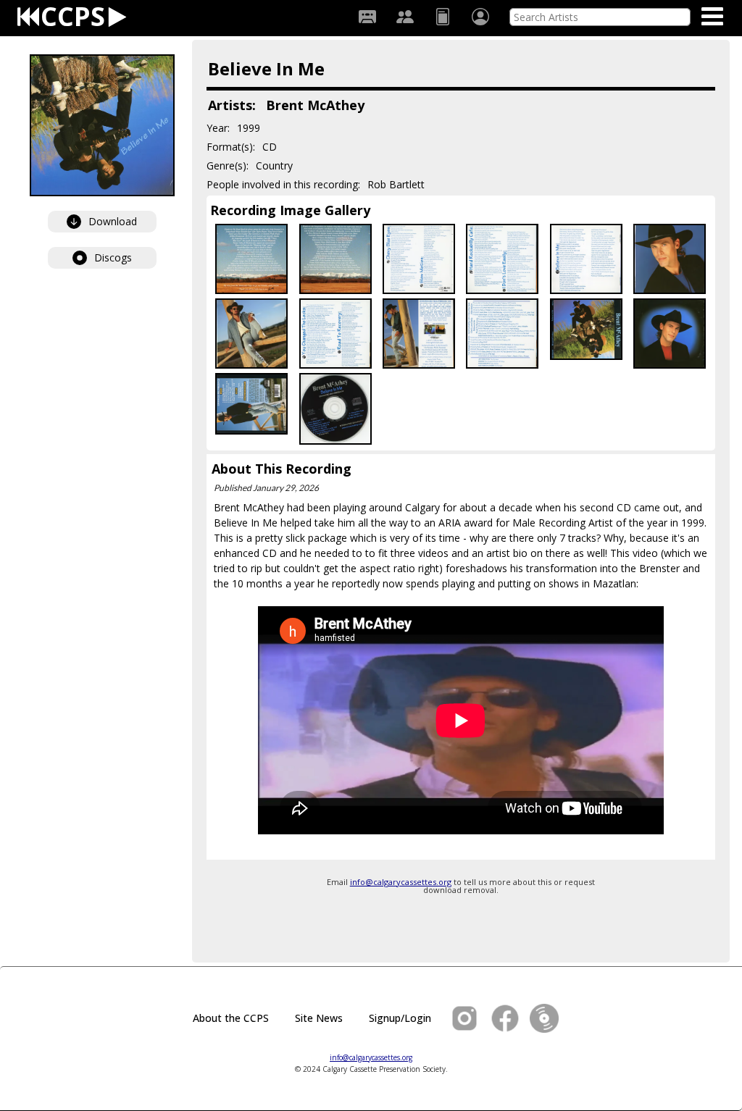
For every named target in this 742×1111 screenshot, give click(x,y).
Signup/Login (400, 1018)
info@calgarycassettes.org (400, 881)
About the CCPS (231, 1018)
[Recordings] (367, 16)
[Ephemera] (442, 16)
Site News (319, 1018)
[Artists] (405, 16)
